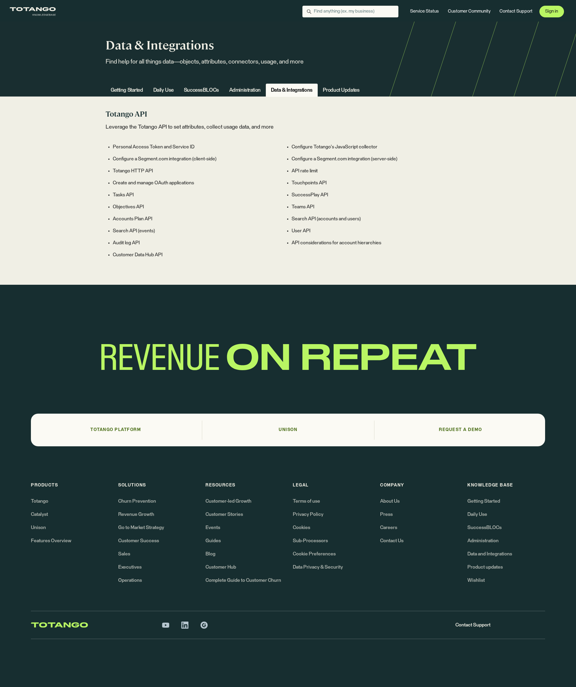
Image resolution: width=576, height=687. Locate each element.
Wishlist (476, 580)
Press (386, 514)
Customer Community (469, 11)
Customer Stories (224, 514)
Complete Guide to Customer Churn (243, 580)
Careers (388, 527)
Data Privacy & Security (318, 567)
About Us (390, 501)
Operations (130, 580)
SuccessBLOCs (201, 90)
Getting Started (127, 90)
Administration (245, 90)
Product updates (485, 567)
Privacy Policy (308, 514)
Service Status (424, 11)
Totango (39, 501)
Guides (213, 540)
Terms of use (306, 501)
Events (213, 527)
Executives (130, 567)
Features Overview (51, 540)
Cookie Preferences (314, 554)
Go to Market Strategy (141, 527)
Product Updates (341, 90)
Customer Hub (221, 567)
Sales (124, 554)
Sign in (551, 11)
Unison (38, 527)
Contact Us (392, 540)
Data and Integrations (489, 554)
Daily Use (163, 90)
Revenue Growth (136, 514)
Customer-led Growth (228, 501)
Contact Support (516, 11)
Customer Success (138, 540)
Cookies (301, 527)
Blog (210, 554)
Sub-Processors (310, 540)
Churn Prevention (137, 501)
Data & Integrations (292, 90)
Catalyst (39, 514)
